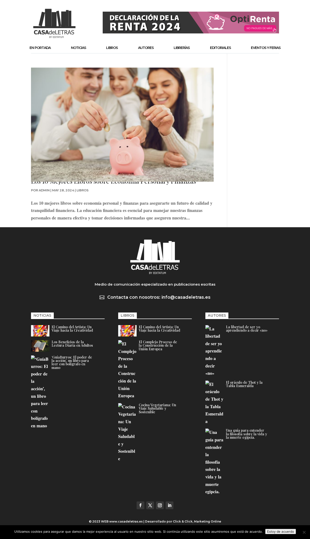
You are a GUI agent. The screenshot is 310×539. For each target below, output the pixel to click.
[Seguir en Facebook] (140, 505)
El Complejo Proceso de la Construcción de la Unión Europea (158, 345)
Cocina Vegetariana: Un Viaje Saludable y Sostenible (157, 408)
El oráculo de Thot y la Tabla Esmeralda (244, 384)
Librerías (182, 48)
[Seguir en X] (150, 505)
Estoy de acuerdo (280, 531)
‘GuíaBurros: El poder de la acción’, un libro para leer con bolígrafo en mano (72, 362)
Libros (112, 48)
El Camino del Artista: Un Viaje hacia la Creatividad (72, 328)
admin (44, 190)
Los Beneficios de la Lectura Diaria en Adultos (72, 343)
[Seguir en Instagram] (160, 505)
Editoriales (220, 48)
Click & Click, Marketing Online (197, 521)
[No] (304, 532)
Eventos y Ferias (265, 48)
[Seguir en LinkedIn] (169, 505)
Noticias (78, 48)
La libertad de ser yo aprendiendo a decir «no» (247, 328)
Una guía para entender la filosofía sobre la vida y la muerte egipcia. (246, 434)
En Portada (40, 48)
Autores (146, 48)
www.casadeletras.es (126, 521)
